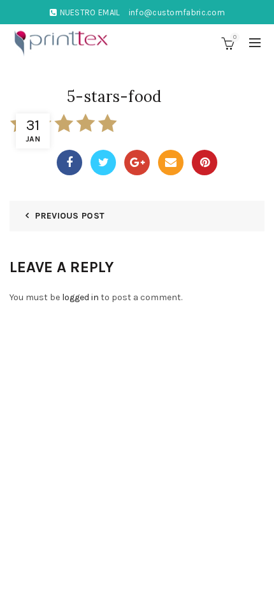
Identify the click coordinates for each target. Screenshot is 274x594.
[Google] (137, 162)
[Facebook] (69, 162)
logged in (80, 297)
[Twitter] (103, 162)
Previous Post (70, 215)
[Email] (171, 162)
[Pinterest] (204, 162)
